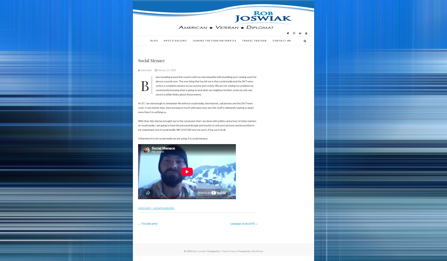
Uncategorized (163, 208)
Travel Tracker (254, 40)
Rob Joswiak (199, 251)
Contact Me (282, 40)
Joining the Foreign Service (214, 40)
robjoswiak (146, 70)
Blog (154, 40)
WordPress (257, 251)
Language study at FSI (244, 223)
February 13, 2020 (166, 70)
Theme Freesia (228, 251)
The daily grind (147, 223)
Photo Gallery (175, 40)
